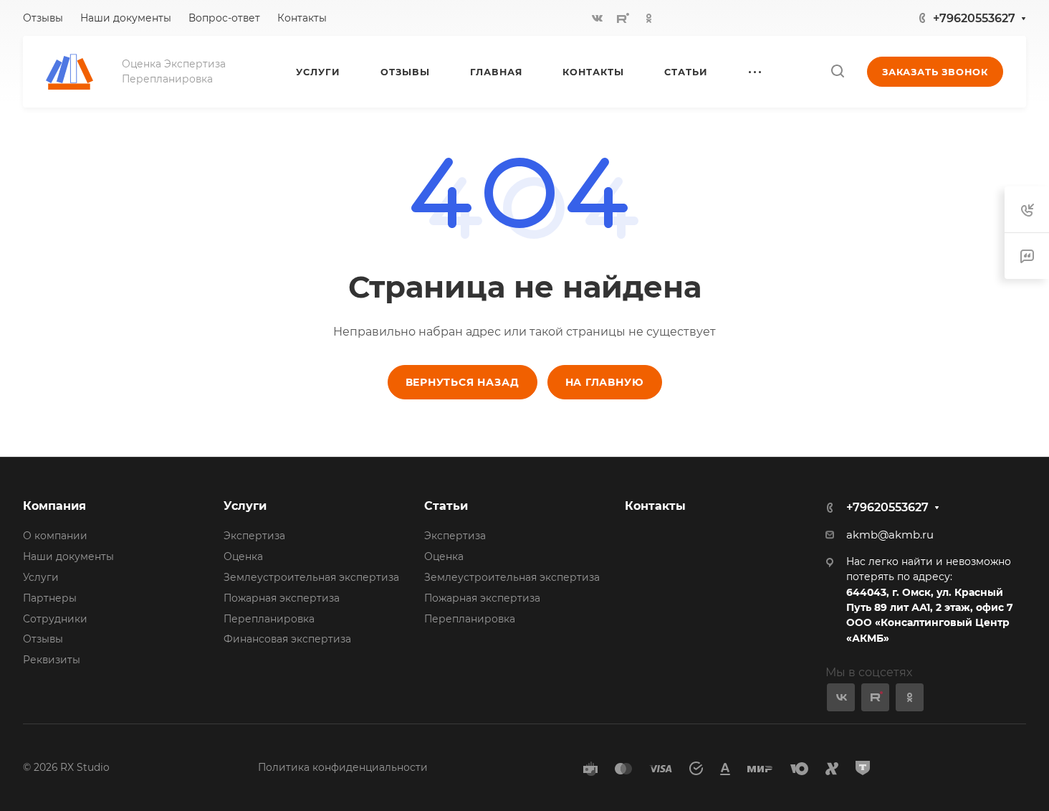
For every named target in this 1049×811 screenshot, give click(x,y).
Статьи (446, 506)
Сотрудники (55, 619)
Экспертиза (254, 535)
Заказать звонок (935, 71)
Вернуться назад (462, 382)
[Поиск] (837, 71)
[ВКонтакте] (597, 18)
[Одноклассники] (649, 18)
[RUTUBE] (623, 18)
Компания (54, 506)
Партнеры (50, 598)
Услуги (41, 577)
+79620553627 (974, 18)
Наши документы (68, 556)
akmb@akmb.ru (890, 534)
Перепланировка (269, 619)
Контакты (655, 506)
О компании (55, 535)
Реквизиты (51, 659)
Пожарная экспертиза (282, 598)
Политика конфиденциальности (343, 767)
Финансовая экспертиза (287, 639)
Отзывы (43, 639)
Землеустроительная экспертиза (311, 577)
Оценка (243, 556)
